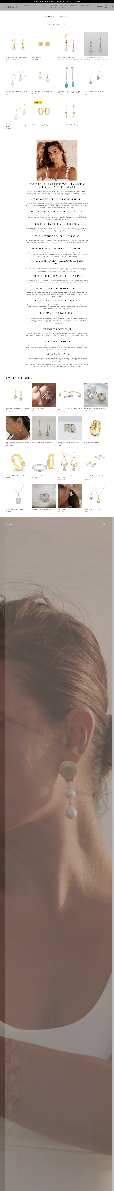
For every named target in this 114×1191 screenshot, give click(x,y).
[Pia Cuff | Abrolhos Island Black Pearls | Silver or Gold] (70, 395)
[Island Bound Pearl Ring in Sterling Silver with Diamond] (44, 496)
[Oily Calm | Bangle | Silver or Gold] (44, 462)
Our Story (52, 7)
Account (100, 6)
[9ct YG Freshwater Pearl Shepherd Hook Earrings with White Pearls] (18, 44)
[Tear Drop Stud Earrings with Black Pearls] (44, 77)
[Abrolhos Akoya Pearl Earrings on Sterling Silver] (18, 77)
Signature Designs (71, 6)
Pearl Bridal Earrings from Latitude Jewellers (38, 333)
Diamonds (43, 6)
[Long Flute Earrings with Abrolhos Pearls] (44, 428)
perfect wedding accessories (52, 203)
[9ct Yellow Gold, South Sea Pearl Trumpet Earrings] (18, 111)
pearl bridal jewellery (43, 254)
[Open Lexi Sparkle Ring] (44, 395)
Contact (61, 7)
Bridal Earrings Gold (45, 228)
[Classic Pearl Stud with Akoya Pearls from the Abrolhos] (96, 462)
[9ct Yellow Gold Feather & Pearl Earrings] (70, 111)
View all (106, 378)
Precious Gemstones (56, 6)
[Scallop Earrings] (70, 496)
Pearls (35, 6)
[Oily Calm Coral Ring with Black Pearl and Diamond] (70, 428)
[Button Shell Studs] (44, 44)
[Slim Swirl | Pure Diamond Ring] (96, 428)
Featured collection (19, 378)
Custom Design (85, 6)
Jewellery (27, 6)
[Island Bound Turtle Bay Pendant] (96, 496)
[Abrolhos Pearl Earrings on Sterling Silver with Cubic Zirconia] (96, 77)
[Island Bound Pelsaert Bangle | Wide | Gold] (18, 462)
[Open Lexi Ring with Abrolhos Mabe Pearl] (96, 395)
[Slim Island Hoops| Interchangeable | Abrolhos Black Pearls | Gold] (18, 428)
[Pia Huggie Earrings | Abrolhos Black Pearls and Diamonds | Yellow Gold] (18, 395)
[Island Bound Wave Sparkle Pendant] (18, 496)
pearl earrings (70, 193)
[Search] (106, 7)
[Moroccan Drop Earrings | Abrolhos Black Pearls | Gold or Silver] (70, 462)
